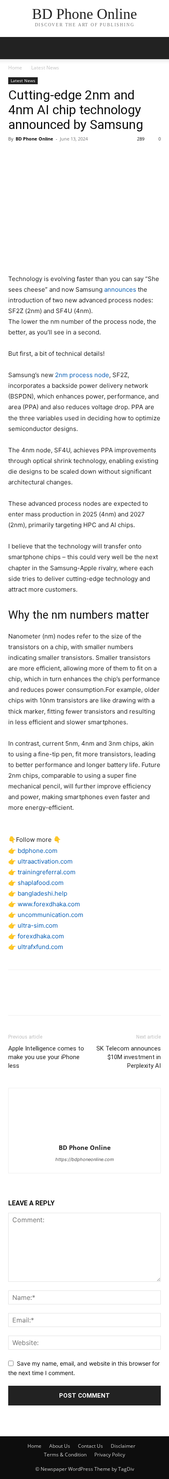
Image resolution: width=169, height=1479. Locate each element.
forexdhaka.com (41, 936)
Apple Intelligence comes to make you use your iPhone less (46, 1057)
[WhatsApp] (73, 157)
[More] (92, 157)
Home (15, 67)
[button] (157, 48)
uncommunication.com (50, 915)
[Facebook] (16, 157)
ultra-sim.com (38, 925)
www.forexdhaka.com (49, 904)
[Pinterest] (54, 157)
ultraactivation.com (45, 861)
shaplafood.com (41, 883)
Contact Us (90, 1445)
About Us (59, 1445)
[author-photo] (84, 1136)
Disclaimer (123, 1445)
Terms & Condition (65, 1454)
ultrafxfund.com (40, 947)
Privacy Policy (109, 1454)
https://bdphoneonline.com (84, 1159)
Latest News (45, 67)
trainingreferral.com (46, 872)
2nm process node (82, 375)
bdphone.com (37, 851)
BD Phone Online (34, 139)
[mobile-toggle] (14, 48)
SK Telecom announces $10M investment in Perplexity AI (128, 1057)
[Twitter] (35, 157)
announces (120, 289)
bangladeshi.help (42, 893)
